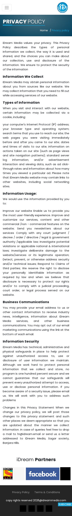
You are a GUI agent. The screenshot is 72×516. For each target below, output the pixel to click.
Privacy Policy (21, 492)
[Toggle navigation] (7, 7)
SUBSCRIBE (65, 504)
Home (44, 30)
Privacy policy (60, 30)
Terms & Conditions (47, 492)
